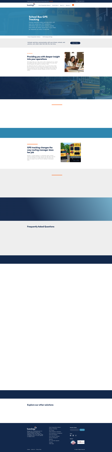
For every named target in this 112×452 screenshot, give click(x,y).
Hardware (51, 442)
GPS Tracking (51, 430)
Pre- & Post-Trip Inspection (54, 440)
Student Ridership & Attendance (55, 431)
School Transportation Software (55, 427)
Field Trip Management (53, 437)
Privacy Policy (38, 449)
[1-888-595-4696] (73, 5)
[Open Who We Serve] (58, 5)
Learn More (51, 1)
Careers (28, 449)
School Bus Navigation (53, 434)
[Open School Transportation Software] (50, 5)
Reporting (51, 439)
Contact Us (33, 449)
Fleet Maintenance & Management (55, 433)
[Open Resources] (70, 5)
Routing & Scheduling (53, 428)
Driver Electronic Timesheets (54, 436)
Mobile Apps (51, 443)
